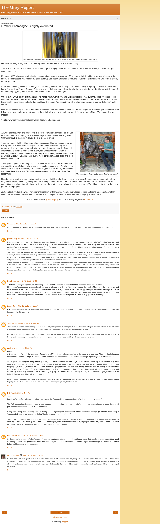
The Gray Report (17, 7)
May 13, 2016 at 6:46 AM (29, 323)
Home (60, 512)
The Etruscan (13, 323)
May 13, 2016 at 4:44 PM (20, 393)
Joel (9, 348)
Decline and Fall (14, 435)
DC (8, 393)
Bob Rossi (11, 281)
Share (6, 211)
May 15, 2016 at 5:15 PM (33, 455)
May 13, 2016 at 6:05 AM (28, 239)
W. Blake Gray (13, 455)
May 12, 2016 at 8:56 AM (26, 224)
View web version (60, 517)
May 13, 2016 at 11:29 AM (22, 348)
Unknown (11, 224)
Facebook (88, 199)
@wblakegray (52, 199)
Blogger (65, 522)
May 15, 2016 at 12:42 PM (32, 435)
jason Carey (12, 239)
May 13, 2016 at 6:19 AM (27, 281)
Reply (9, 231)
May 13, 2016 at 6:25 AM (28, 306)
